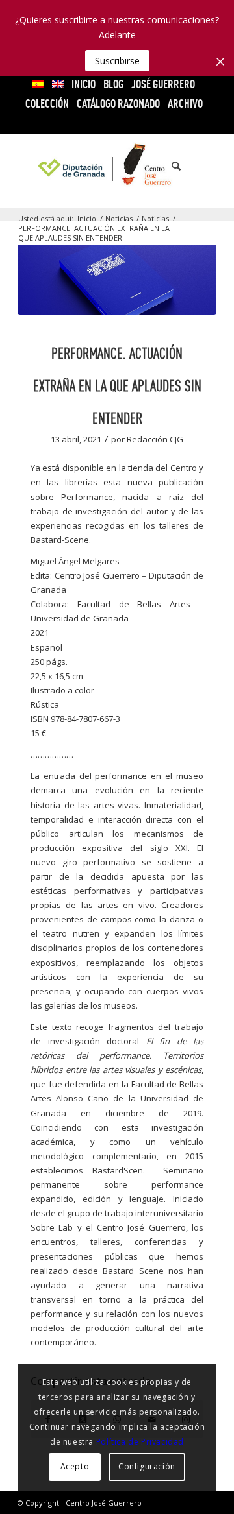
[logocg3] (117, 166)
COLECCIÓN (47, 103)
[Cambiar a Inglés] (58, 84)
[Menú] (198, 166)
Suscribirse (117, 60)
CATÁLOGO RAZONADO (118, 103)
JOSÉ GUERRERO (163, 84)
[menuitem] (38, 84)
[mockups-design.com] (117, 280)
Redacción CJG (155, 439)
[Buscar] (170, 166)
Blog (113, 84)
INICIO (84, 84)
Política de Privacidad (140, 1441)
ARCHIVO (185, 103)
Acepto (75, 1466)
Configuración (147, 1466)
